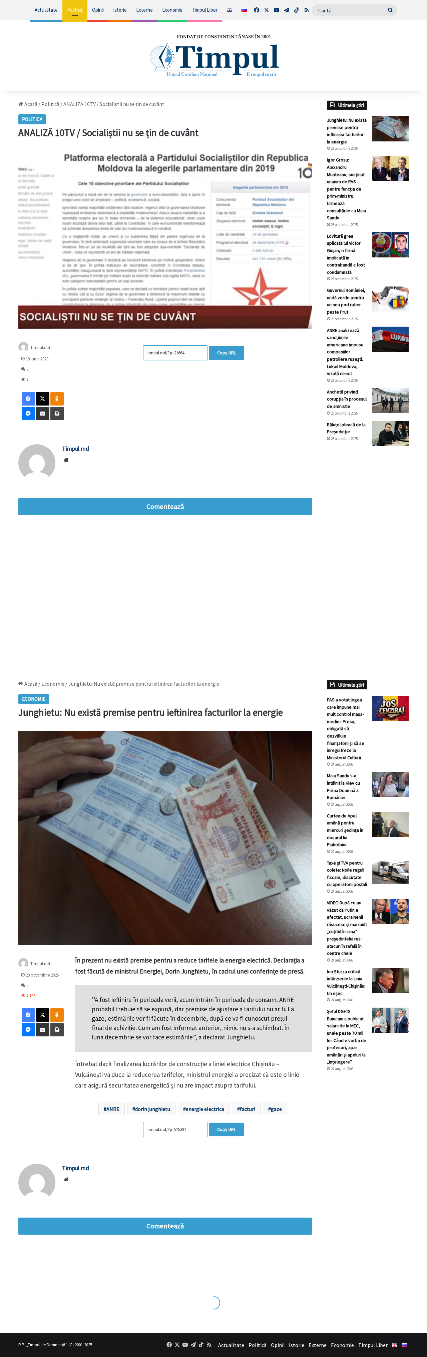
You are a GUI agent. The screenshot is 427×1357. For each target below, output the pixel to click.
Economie (172, 10)
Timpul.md (40, 347)
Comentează (165, 506)
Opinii (98, 10)
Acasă (30, 104)
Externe (144, 10)
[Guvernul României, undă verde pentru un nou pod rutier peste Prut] (390, 299)
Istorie (120, 10)
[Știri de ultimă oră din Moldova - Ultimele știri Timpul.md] (213, 55)
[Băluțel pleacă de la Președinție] (390, 433)
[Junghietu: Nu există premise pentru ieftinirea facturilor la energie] (390, 128)
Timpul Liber (205, 10)
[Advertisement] (368, 563)
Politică (75, 10)
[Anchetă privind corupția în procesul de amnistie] (390, 400)
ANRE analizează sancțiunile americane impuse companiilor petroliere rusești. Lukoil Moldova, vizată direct (345, 352)
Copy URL (226, 353)
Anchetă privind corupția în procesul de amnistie (347, 399)
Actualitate (46, 10)
